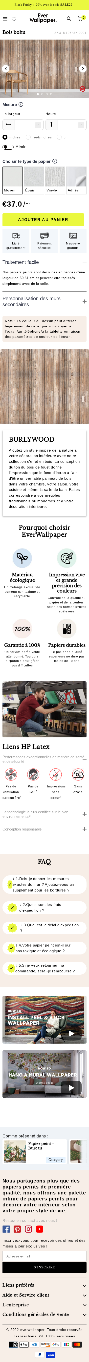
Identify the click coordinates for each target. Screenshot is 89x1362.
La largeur (11, 114)
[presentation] (5, 68)
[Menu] (5, 18)
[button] (38, 94)
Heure (50, 114)
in (38, 124)
